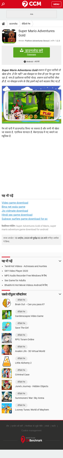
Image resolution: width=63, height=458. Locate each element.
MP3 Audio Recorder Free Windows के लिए (26, 275)
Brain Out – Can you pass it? (30, 304)
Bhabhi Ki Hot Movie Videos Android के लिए (26, 285)
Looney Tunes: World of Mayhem (32, 409)
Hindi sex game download (17, 214)
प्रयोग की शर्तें (17, 426)
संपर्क (47, 426)
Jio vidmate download (15, 210)
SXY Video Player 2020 (16, 271)
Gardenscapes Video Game (29, 316)
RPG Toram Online (24, 339)
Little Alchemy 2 (23, 363)
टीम (7, 426)
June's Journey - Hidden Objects (31, 386)
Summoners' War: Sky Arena (29, 398)
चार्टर (54, 426)
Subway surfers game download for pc (25, 218)
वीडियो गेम (26, 23)
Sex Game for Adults (15, 280)
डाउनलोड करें (33, 52)
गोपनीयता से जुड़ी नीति (34, 426)
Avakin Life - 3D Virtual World (30, 351)
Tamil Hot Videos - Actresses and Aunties (26, 266)
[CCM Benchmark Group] (31, 440)
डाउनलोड (13, 23)
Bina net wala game (13, 206)
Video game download (15, 202)
